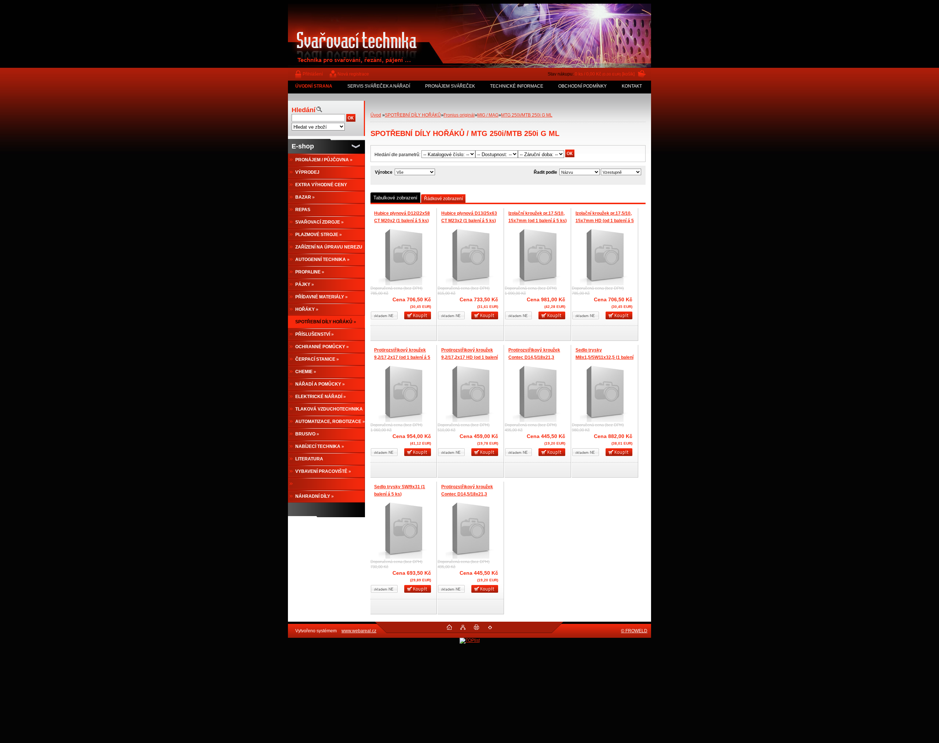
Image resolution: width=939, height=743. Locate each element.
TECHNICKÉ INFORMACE (516, 86)
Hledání (303, 110)
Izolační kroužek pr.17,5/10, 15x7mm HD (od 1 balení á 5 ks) (605, 220)
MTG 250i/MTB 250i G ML (526, 115)
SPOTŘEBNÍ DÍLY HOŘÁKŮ (413, 115)
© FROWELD (634, 630)
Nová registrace (353, 74)
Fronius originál (459, 115)
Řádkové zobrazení (443, 198)
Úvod (375, 115)
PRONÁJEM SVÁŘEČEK (450, 86)
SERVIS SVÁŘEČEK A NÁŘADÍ (378, 86)
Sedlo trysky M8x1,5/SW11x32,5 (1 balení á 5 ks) (604, 357)
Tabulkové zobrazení (395, 198)
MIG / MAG (487, 115)
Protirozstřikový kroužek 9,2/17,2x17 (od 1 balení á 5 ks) (402, 357)
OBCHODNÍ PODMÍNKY (582, 86)
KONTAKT (632, 86)
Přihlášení (313, 74)
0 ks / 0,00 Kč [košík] (605, 74)
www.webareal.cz (358, 630)
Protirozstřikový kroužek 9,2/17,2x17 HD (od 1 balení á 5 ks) (469, 357)
